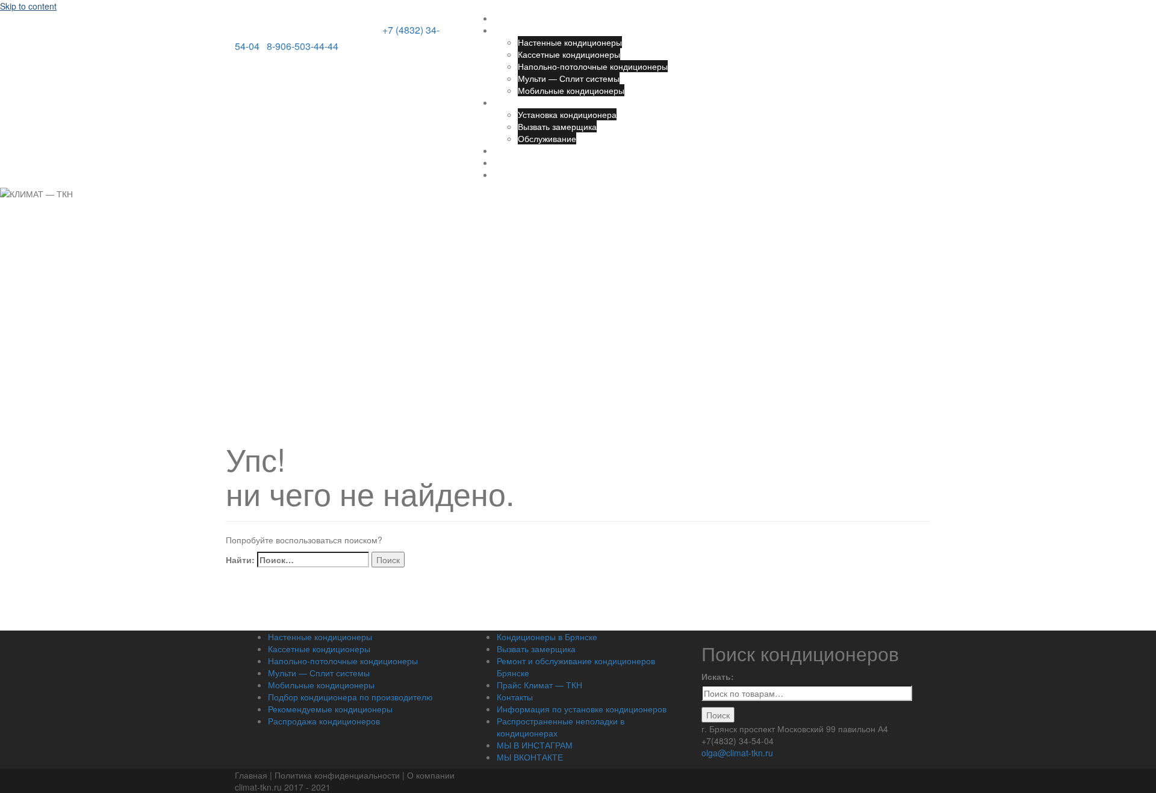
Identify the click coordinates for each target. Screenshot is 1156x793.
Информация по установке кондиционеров (582, 709)
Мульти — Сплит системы (569, 78)
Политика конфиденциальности (338, 775)
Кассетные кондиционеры (569, 54)
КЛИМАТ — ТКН (307, 25)
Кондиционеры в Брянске (547, 637)
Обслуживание (547, 138)
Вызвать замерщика (557, 126)
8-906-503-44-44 (302, 46)
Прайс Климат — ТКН (539, 685)
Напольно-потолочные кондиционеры (593, 66)
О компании (431, 775)
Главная (510, 18)
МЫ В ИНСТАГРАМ (535, 745)
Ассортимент (519, 30)
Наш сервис (517, 102)
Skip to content (28, 6)
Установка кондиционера (567, 114)
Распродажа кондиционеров (324, 721)
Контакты (512, 162)
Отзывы (509, 174)
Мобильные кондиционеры (571, 90)
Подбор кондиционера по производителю (350, 697)
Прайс (506, 150)
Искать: (717, 676)
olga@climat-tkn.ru (737, 753)
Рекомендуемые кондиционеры (330, 709)
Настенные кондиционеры (570, 42)
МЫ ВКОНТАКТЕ (530, 757)
